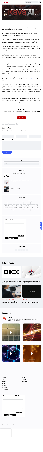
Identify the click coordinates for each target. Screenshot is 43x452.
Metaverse (28, 207)
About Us (24, 377)
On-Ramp (36, 207)
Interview (15, 207)
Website (30, 133)
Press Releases (13, 22)
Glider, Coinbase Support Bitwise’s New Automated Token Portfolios (30, 301)
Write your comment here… (7, 139)
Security (13, 212)
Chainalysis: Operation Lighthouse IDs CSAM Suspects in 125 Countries (11, 301)
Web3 (31, 212)
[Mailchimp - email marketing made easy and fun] (11, 239)
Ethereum (4, 385)
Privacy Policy (25, 381)
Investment (20, 207)
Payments (15, 209)
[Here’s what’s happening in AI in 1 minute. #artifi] (11, 332)
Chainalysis (33, 200)
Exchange (9, 205)
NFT (33, 207)
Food (21, 205)
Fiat (13, 205)
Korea (24, 207)
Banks (8, 200)
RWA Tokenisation (7, 212)
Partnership (10, 209)
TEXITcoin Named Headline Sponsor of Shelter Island (21, 180)
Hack (37, 205)
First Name (7, 222)
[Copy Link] (38, 14)
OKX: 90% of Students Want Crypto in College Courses (11, 282)
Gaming (29, 205)
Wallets (27, 212)
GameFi (24, 205)
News (7, 22)
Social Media (18, 212)
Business (21, 15)
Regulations (28, 209)
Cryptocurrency (27, 15)
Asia (3, 379)
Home (3, 22)
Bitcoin (16, 200)
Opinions (5, 209)
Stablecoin (23, 212)
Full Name (4, 133)
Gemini (33, 205)
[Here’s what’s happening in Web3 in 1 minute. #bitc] (32, 332)
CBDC (29, 200)
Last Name (7, 226)
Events (5, 205)
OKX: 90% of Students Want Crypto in (18, 173)
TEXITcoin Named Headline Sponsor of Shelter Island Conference (31, 282)
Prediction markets (22, 209)
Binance (12, 200)
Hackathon (6, 207)
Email (17, 133)
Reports (33, 209)
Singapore (4, 381)
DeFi (31, 15)
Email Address (8, 231)
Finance (17, 205)
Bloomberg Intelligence (7, 77)
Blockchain (20, 200)
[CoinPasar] (5, 2)
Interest (10, 207)
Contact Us (24, 379)
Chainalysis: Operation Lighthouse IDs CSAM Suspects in (22, 186)
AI (18, 15)
